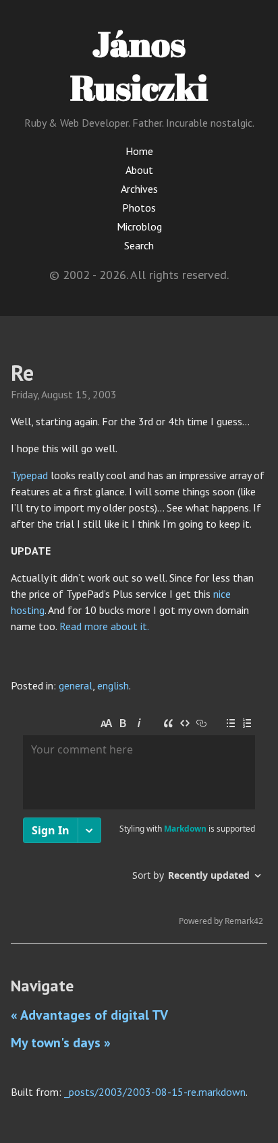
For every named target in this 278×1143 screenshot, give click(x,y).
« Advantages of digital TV (89, 1015)
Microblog (139, 226)
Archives (139, 188)
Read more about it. (104, 626)
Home (139, 151)
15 (82, 394)
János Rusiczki (139, 65)
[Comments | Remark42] (139, 821)
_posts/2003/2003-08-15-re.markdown (155, 1092)
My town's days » (61, 1042)
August (57, 394)
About (139, 170)
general (75, 685)
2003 (104, 394)
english (113, 685)
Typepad (29, 475)
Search (139, 245)
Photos (139, 207)
